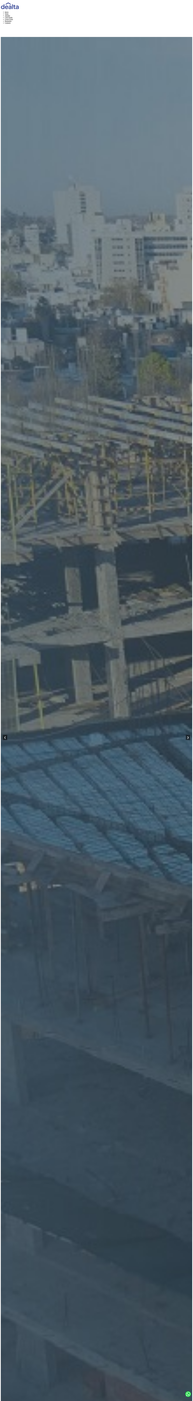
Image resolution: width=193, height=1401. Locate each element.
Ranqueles (8, 21)
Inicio (6, 12)
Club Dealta (8, 17)
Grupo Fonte (9, 19)
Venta (6, 14)
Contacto (8, 23)
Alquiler (7, 16)
